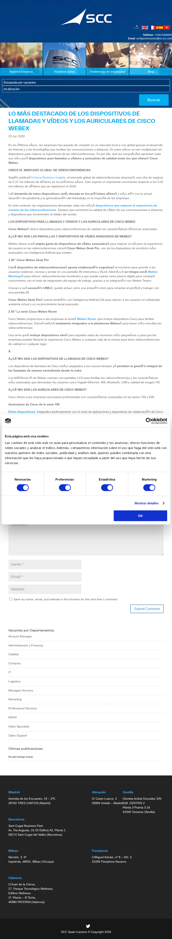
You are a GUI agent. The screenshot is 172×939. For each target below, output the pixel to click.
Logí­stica (14, 681)
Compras (14, 663)
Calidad (13, 654)
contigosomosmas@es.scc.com (154, 38)
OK (140, 516)
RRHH (12, 717)
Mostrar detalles (147, 503)
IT (9, 672)
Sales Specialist (18, 726)
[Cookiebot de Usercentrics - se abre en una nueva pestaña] (148, 421)
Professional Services (22, 708)
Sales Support (17, 735)
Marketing (15, 699)
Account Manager (20, 636)
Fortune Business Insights (48, 177)
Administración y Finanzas (25, 645)
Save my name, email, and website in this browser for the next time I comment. (65, 599)
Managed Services (20, 690)
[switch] (65, 487)
